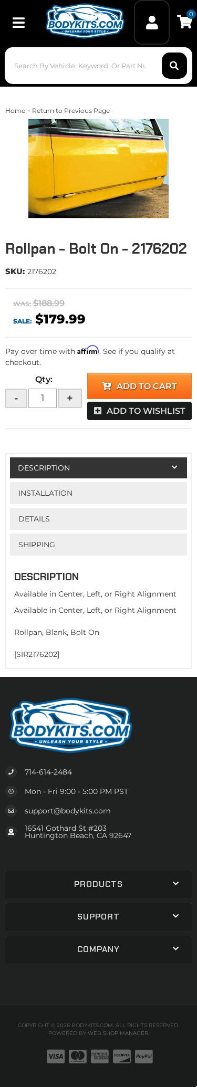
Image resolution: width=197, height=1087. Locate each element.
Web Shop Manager (118, 1033)
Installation (45, 493)
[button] (98, 65)
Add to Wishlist (146, 411)
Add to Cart (147, 386)
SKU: (15, 271)
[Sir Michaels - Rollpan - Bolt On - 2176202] (98, 168)
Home (15, 110)
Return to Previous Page (71, 110)
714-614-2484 (48, 772)
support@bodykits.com (68, 810)
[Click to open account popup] (152, 22)
